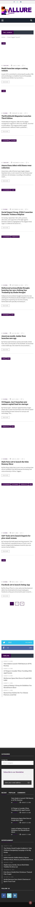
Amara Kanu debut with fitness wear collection (16, 166)
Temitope (6, 65)
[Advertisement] (17, 623)
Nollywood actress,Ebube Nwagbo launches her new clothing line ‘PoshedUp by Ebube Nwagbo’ (15, 290)
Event (13, 190)
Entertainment (6, 314)
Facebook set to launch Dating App (15, 585)
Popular (12, 793)
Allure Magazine (6, 190)
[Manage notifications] (30, 902)
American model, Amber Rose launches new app (13, 337)
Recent (4, 793)
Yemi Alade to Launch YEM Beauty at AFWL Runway (17, 23)
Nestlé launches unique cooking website (14, 69)
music (4, 358)
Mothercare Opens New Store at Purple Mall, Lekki (21, 819)
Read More (5, 82)
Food (4, 43)
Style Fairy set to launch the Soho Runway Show (15, 463)
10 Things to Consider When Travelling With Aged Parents (20, 809)
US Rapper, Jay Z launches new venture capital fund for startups (14, 403)
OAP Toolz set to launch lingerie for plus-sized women (15, 537)
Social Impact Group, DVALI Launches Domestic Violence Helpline (17, 213)
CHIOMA (5, 113)
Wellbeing (13, 140)
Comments (21, 793)
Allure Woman (6, 140)
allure (15, 834)
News (4, 91)
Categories (4, 760)
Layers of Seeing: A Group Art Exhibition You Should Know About (20, 830)
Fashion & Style (15, 236)
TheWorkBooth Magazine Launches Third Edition (16, 117)
